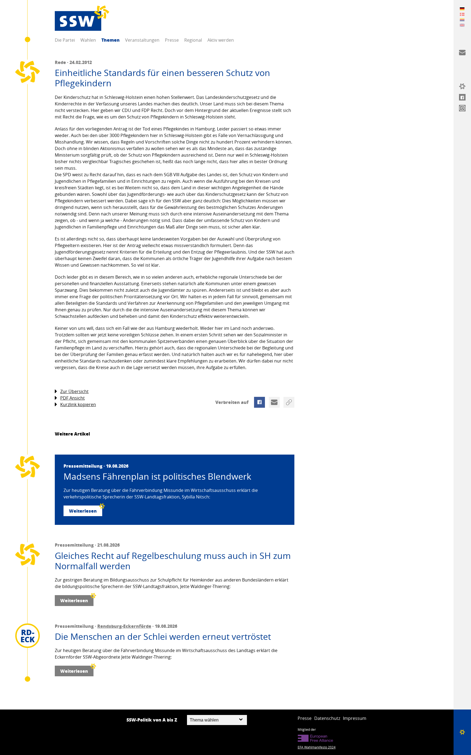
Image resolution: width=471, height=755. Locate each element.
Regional (193, 40)
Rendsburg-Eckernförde (124, 626)
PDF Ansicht (72, 398)
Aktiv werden (220, 40)
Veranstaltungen (142, 40)
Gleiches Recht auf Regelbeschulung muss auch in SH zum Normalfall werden (173, 560)
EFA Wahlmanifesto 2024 (317, 747)
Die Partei (65, 40)
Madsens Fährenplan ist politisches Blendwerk (157, 476)
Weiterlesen (83, 511)
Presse (172, 40)
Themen (110, 40)
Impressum (354, 718)
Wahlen (88, 40)
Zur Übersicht (74, 391)
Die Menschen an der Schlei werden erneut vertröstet (163, 636)
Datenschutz (327, 718)
